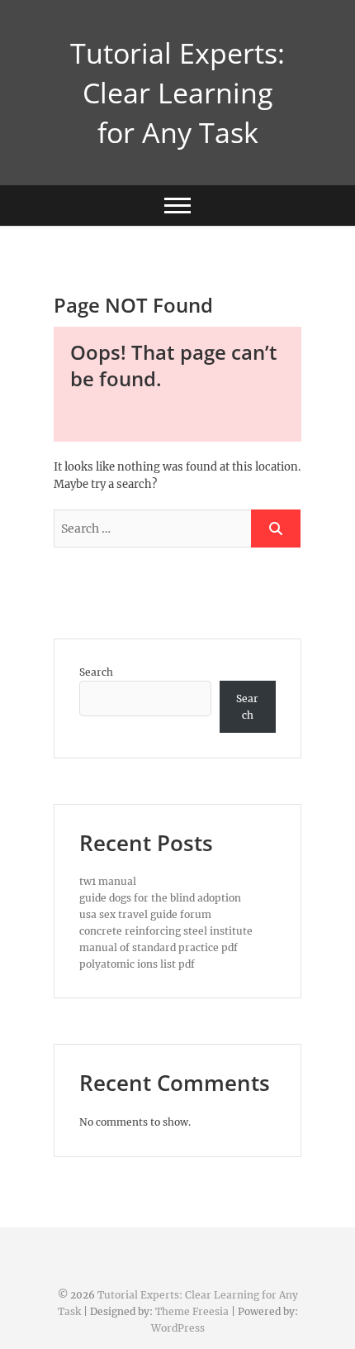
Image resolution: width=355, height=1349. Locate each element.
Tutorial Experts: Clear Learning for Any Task (177, 92)
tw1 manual (107, 881)
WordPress (178, 1328)
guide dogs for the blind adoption (160, 898)
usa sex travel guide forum (145, 914)
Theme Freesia (192, 1311)
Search (96, 672)
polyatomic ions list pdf (137, 964)
